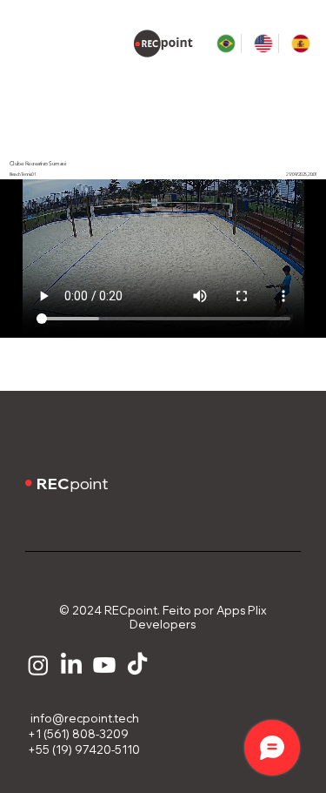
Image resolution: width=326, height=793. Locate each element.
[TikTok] (137, 665)
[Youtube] (104, 665)
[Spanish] (297, 43)
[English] (259, 43)
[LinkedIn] (71, 665)
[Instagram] (38, 665)
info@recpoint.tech (82, 718)
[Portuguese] (222, 43)
